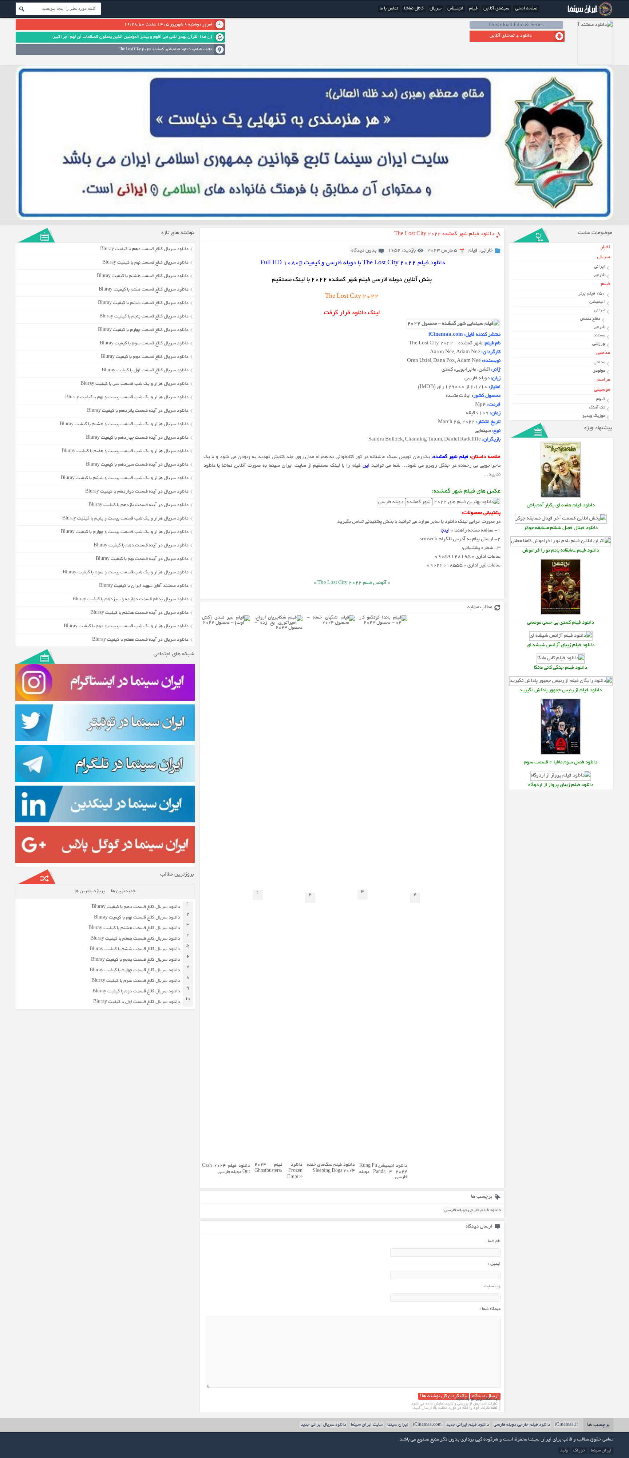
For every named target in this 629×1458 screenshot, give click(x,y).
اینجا (445, 530)
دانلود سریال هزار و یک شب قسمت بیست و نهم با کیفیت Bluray (127, 397)
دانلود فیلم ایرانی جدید (467, 1424)
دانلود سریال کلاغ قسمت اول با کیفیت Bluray (145, 370)
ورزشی (598, 343)
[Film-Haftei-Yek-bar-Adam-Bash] (561, 496)
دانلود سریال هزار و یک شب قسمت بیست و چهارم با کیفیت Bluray (125, 532)
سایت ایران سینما (367, 1424)
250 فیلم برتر (591, 293)
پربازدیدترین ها (90, 891)
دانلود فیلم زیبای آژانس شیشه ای (560, 645)
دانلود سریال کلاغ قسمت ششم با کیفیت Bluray (143, 303)
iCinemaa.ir (566, 1424)
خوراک (579, 1450)
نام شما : (493, 1241)
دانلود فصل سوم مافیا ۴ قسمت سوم (560, 762)
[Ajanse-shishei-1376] (561, 636)
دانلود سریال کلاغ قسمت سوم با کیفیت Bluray (144, 343)
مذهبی (603, 353)
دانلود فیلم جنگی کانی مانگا (560, 668)
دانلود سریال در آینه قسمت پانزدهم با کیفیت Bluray (138, 411)
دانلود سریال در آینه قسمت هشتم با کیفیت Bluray (139, 613)
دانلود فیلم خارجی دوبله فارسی (472, 1210)
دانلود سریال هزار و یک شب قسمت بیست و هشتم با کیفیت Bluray (124, 424)
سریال (436, 8)
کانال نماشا (414, 8)
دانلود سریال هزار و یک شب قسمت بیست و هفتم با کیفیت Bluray (125, 451)
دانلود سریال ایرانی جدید (323, 1424)
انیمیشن (455, 8)
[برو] (22, 9)
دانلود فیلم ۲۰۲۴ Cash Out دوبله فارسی (226, 1169)
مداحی (599, 362)
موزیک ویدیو (593, 416)
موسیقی (602, 389)
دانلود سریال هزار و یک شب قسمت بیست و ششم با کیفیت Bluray (125, 478)
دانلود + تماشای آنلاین (511, 36)
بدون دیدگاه (363, 250)
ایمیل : (494, 1263)
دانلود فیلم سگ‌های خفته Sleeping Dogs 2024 (331, 1168)
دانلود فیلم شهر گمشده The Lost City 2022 (444, 234)
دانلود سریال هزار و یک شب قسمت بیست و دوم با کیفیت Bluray (126, 626)
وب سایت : (491, 1286)
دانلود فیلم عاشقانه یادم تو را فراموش (560, 550)
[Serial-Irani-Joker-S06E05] (561, 518)
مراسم (603, 380)
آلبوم (600, 399)
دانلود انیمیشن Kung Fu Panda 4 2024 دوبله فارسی (383, 1171)
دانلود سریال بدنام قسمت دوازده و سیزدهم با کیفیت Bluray (130, 599)
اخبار (605, 247)
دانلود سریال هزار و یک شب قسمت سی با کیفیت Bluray (134, 384)
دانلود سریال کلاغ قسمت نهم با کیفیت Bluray (145, 262)
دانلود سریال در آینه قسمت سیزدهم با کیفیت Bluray (137, 464)
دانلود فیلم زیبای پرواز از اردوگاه (560, 785)
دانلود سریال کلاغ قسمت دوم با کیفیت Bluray (145, 357)
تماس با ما (389, 8)
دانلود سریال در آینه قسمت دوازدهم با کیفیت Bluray (137, 491)
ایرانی (599, 266)
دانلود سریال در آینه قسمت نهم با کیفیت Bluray (142, 559)
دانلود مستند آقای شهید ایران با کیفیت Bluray (144, 586)
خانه (209, 49)
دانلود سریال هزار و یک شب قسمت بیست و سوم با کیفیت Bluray (126, 572)
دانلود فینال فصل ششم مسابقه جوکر (561, 528)
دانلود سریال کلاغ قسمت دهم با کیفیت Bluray (144, 249)
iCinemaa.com (427, 1424)
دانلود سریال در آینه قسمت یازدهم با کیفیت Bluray (138, 505)
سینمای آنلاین (496, 8)
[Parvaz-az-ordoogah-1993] (560, 775)
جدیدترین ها (123, 891)
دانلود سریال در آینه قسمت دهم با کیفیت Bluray (141, 545)
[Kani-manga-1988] (561, 658)
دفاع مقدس (590, 318)
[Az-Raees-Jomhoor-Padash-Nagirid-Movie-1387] (561, 681)
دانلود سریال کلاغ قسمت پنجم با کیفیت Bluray (144, 316)
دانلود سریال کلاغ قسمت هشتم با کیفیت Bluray (143, 276)
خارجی (486, 250)
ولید (564, 1450)
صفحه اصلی (526, 8)
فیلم (473, 8)
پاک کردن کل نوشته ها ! (443, 1396)
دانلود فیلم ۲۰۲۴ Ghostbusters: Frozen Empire (278, 1171)
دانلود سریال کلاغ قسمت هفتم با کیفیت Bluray (144, 289)
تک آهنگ (597, 407)
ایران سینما (397, 1424)
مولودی (599, 370)
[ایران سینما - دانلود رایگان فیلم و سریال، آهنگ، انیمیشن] (589, 15)
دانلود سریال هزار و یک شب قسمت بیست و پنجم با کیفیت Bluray (125, 518)
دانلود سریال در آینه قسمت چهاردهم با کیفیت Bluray (137, 437)
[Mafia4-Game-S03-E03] (561, 753)
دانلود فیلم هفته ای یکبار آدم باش (561, 505)
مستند (599, 335)
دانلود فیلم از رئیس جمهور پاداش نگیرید (560, 690)
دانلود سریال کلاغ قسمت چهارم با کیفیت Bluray (143, 330)
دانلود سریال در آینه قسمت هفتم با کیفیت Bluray (140, 640)
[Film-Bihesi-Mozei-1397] (561, 614)
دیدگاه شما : (490, 1309)
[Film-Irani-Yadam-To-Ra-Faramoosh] (560, 541)
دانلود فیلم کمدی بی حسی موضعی (560, 622)
